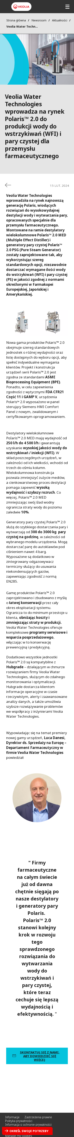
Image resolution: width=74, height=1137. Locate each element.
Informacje (12, 1117)
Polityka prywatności (18, 1121)
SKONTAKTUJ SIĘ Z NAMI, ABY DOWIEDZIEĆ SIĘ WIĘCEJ (39, 1056)
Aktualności (59, 20)
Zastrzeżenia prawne (38, 1117)
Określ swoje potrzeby (29, 1131)
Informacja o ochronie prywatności (28, 1125)
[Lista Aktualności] (8, 185)
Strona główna (16, 20)
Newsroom (38, 20)
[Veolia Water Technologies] (21, 7)
